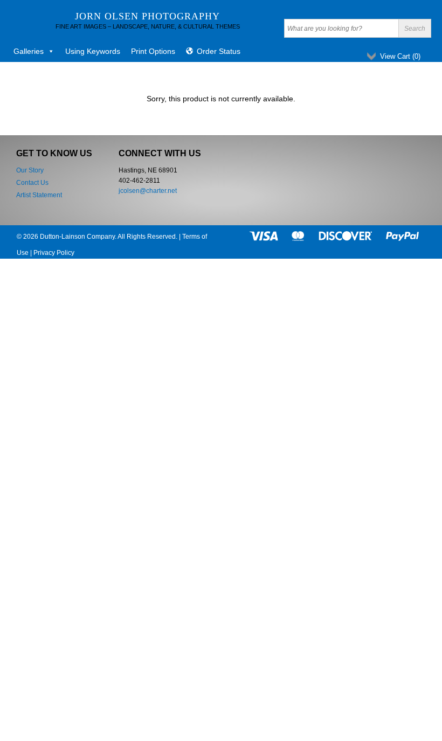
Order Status (218, 51)
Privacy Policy (53, 253)
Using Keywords (92, 51)
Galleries (28, 51)
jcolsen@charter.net (148, 191)
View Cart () (400, 56)
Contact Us (32, 182)
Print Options (153, 51)
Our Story (30, 170)
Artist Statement (39, 195)
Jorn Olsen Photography (147, 16)
